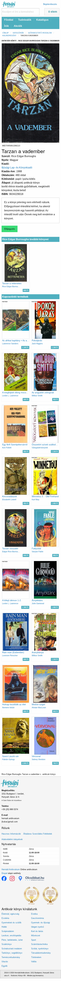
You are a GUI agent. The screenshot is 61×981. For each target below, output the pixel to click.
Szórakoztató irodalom (40, 33)
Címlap (5, 33)
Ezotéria (5, 918)
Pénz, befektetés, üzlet (12, 940)
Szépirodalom (8, 931)
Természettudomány (11, 957)
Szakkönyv (7, 944)
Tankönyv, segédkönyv (12, 953)
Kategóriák (18, 33)
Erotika (34, 914)
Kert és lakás (37, 931)
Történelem (36, 957)
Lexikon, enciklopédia (11, 935)
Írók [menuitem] (6, 26)
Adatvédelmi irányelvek (12, 839)
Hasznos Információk (11, 834)
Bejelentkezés (50, 4)
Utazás (5, 961)
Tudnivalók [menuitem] (24, 19)
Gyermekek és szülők (11, 922)
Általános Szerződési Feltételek (37, 834)
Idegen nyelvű (37, 927)
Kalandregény (9, 35)
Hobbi (4, 927)
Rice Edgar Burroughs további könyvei (25, 239)
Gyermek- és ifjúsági (40, 922)
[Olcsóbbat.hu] (34, 878)
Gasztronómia (37, 918)
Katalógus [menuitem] (42, 19)
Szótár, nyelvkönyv (39, 948)
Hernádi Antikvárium (11, 869)
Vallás (34, 961)
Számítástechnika (39, 944)
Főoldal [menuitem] (8, 19)
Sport (33, 940)
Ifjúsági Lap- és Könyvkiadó (17, 167)
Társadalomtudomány (41, 953)
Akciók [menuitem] (18, 26)
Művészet (35, 935)
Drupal (4, 873)
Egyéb (4, 966)
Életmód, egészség (10, 914)
